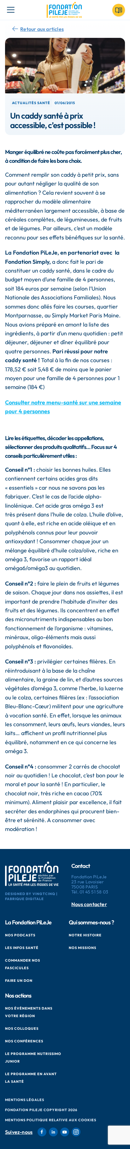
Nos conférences (24, 1041)
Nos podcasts (20, 935)
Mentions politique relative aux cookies (50, 1120)
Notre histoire (85, 935)
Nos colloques (21, 1028)
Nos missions (82, 948)
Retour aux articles (42, 29)
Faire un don (18, 980)
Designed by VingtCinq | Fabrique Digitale (31, 896)
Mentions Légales (24, 1100)
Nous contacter (89, 904)
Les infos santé (21, 948)
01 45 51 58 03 (94, 892)
